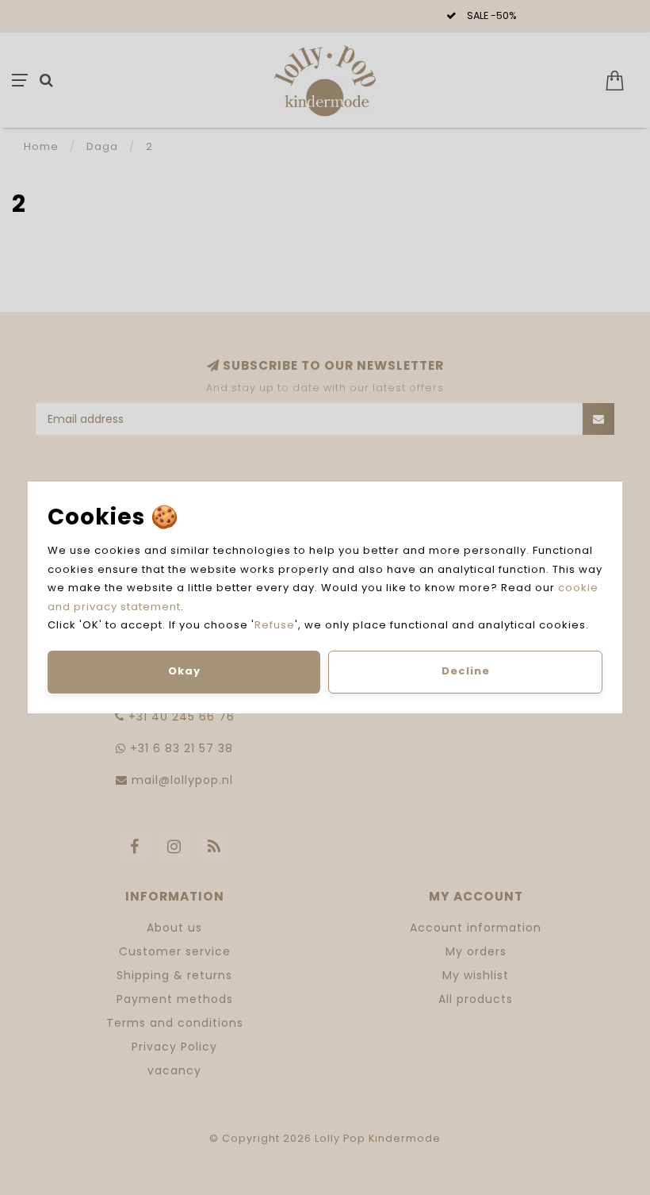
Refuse (274, 624)
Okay (184, 670)
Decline (466, 670)
